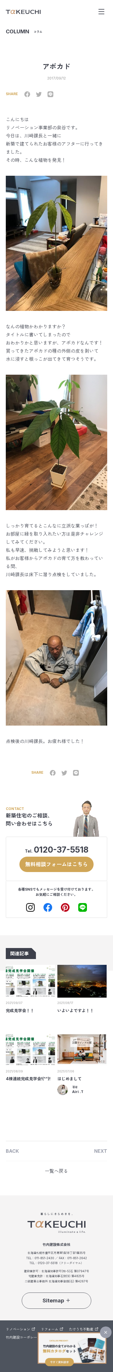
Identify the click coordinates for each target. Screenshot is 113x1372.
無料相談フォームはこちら (56, 864)
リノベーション (18, 1329)
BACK (12, 1151)
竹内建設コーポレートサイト (28, 1337)
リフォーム (49, 1329)
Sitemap (53, 1300)
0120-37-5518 (61, 850)
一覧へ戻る (56, 1171)
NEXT (100, 1151)
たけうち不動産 (81, 1329)
